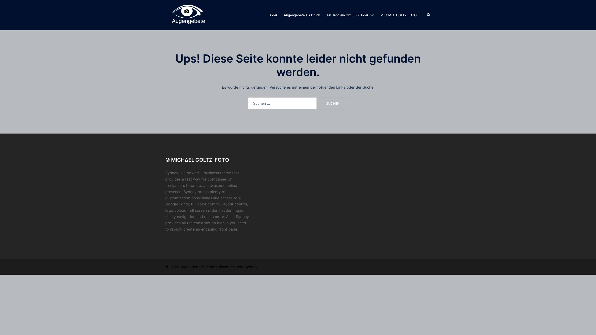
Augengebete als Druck (302, 15)
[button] (429, 15)
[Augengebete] (187, 14)
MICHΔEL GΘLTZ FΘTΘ (398, 15)
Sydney (250, 267)
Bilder (273, 15)
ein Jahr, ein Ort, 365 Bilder (347, 15)
